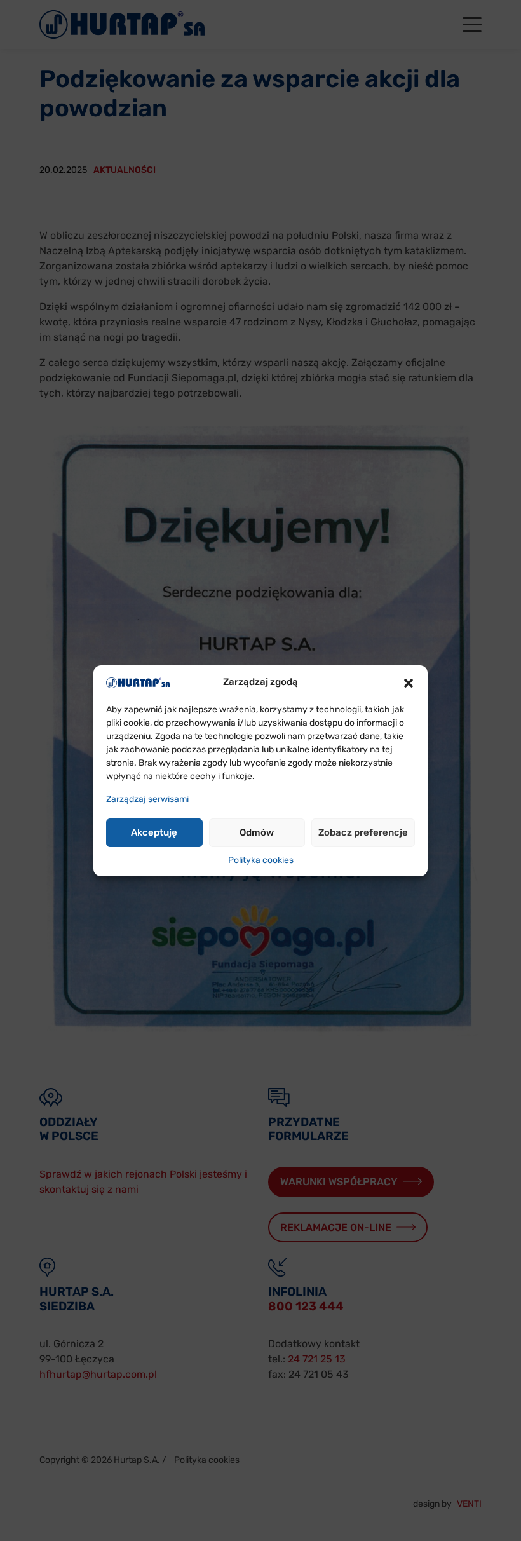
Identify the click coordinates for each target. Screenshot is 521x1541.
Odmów (257, 832)
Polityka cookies (261, 860)
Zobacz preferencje (363, 832)
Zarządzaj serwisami (147, 799)
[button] (408, 682)
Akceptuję (154, 832)
